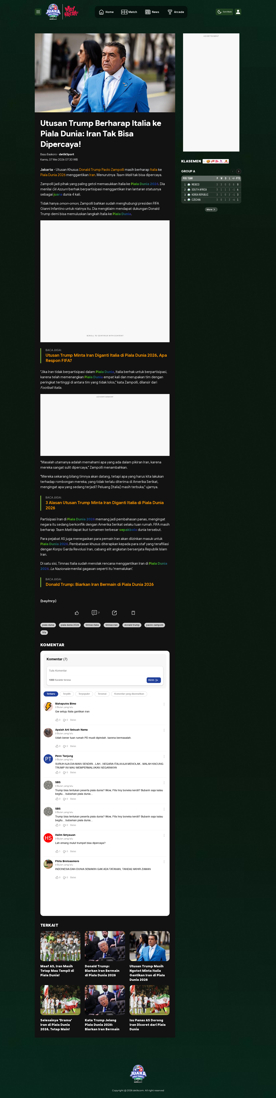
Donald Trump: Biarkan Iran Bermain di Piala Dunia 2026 (100, 584)
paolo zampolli (154, 625)
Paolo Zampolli (113, 170)
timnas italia (92, 625)
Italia (153, 170)
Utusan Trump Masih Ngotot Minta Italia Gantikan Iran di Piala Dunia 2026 (147, 973)
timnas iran (112, 625)
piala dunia (48, 625)
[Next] (238, 171)
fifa (44, 632)
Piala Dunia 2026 (53, 175)
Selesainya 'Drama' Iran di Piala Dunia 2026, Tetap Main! (56, 1024)
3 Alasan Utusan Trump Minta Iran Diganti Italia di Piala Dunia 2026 (105, 505)
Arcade (179, 12)
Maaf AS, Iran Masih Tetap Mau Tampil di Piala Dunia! (57, 970)
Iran (92, 175)
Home (110, 12)
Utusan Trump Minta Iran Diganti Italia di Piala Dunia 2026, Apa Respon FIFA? (106, 358)
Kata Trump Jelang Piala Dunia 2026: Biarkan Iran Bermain (102, 1024)
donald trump (132, 625)
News (155, 12)
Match (132, 12)
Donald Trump (90, 170)
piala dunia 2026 (70, 625)
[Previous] (232, 171)
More (209, 209)
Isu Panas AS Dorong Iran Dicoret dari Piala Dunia (148, 1024)
